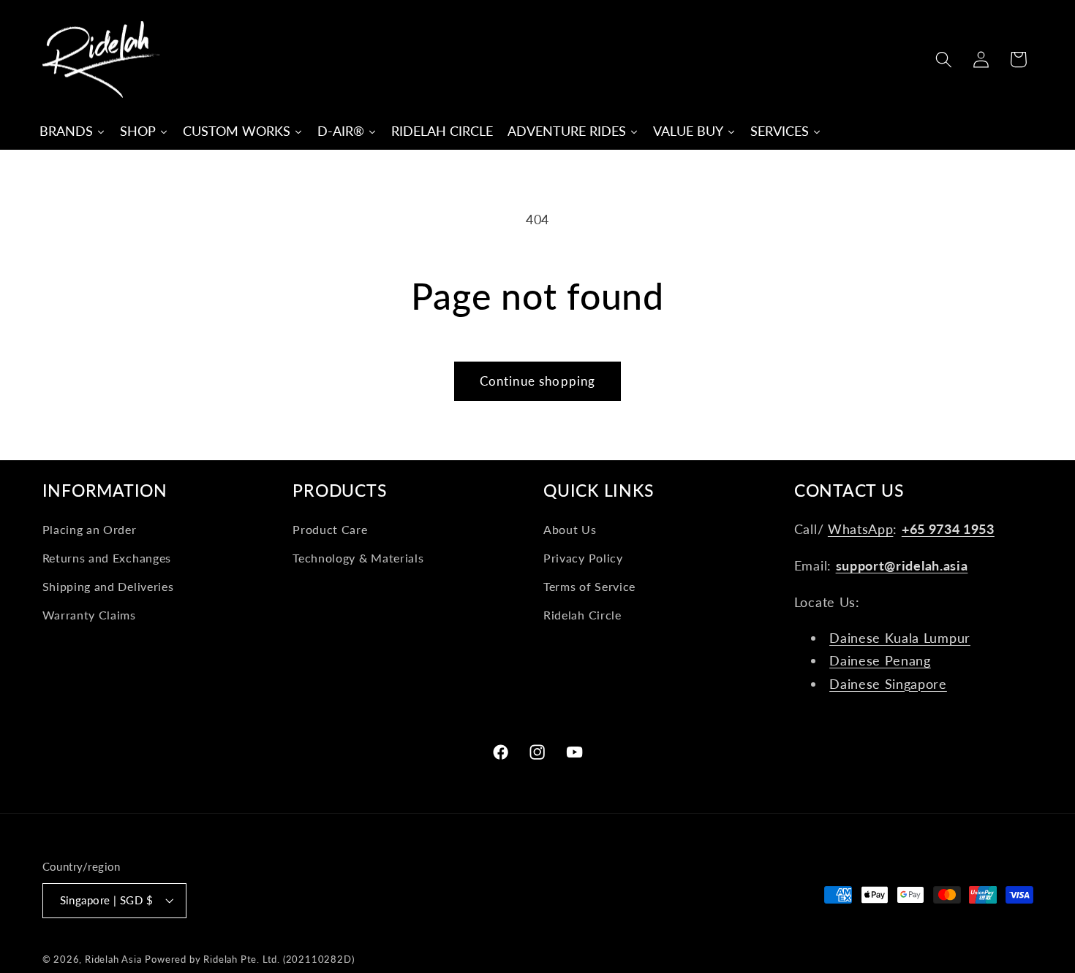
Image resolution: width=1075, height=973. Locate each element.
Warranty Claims (89, 615)
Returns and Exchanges (107, 558)
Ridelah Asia (113, 959)
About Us (570, 529)
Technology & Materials (358, 558)
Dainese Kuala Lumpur (899, 638)
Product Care (330, 529)
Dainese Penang (880, 660)
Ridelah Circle (582, 615)
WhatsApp (861, 529)
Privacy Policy (583, 558)
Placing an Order (89, 529)
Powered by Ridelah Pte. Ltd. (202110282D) (249, 959)
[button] (943, 59)
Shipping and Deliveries (108, 586)
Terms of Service (589, 586)
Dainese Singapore (888, 684)
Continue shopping (538, 381)
